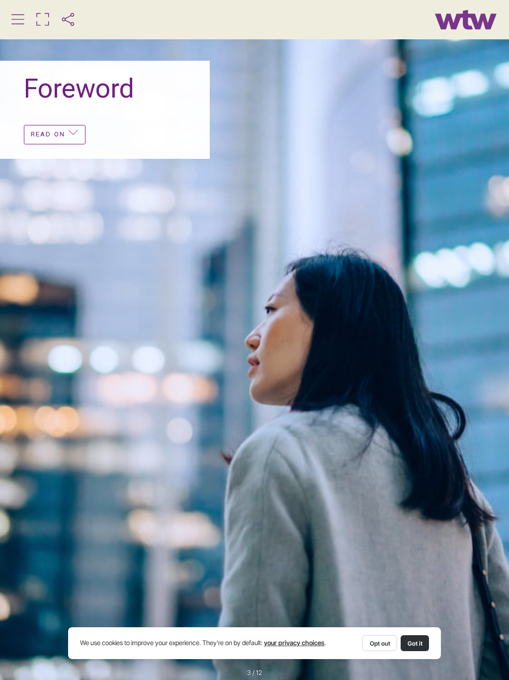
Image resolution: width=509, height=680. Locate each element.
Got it (415, 643)
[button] (17, 19)
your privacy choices (294, 643)
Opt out (380, 643)
